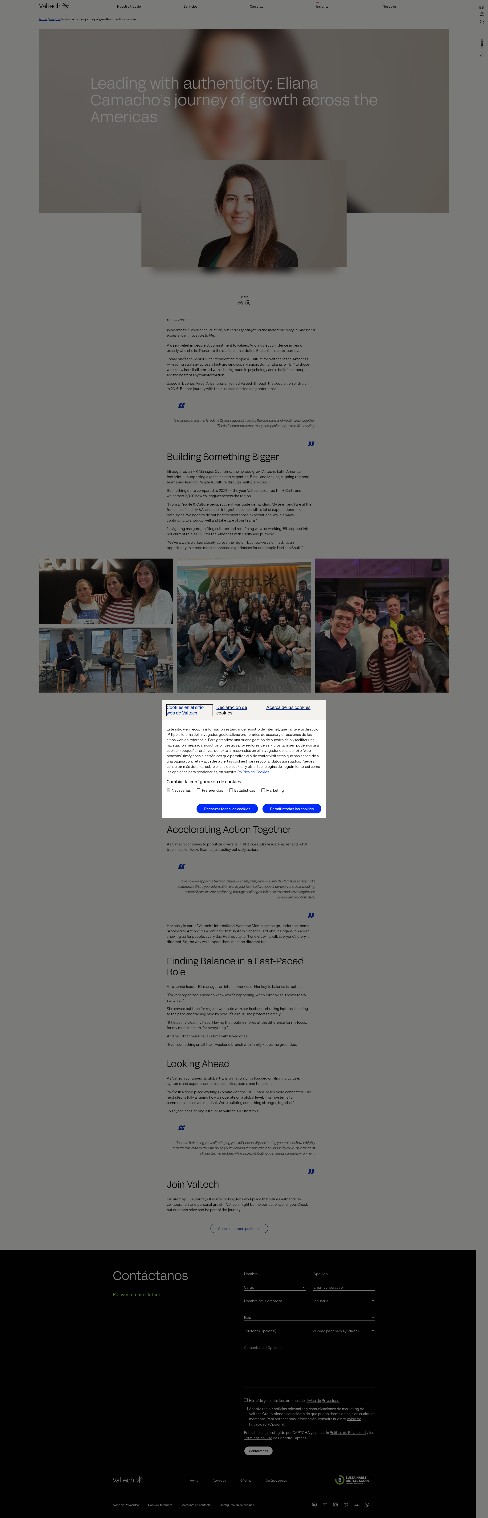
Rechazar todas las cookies (227, 808)
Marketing (275, 790)
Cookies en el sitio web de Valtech (185, 710)
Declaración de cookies (231, 710)
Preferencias (212, 790)
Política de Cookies (253, 771)
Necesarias (181, 790)
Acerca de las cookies (288, 707)
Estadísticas (244, 790)
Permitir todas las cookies (292, 808)
